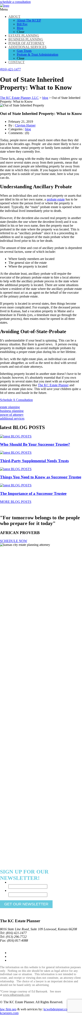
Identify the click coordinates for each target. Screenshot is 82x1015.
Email (13, 890)
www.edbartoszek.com (16, 994)
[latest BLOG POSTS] (16, 436)
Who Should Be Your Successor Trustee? (35, 444)
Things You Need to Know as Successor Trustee (40, 477)
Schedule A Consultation (16, 400)
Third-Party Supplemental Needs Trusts (34, 461)
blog (28, 129)
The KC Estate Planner (53, 385)
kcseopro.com (9, 1013)
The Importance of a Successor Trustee (33, 493)
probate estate (56, 199)
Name (13, 882)
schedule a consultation (15, 2)
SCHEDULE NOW (13, 541)
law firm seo (8, 1009)
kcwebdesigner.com (57, 1009)
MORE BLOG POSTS (15, 501)
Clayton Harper (25, 125)
